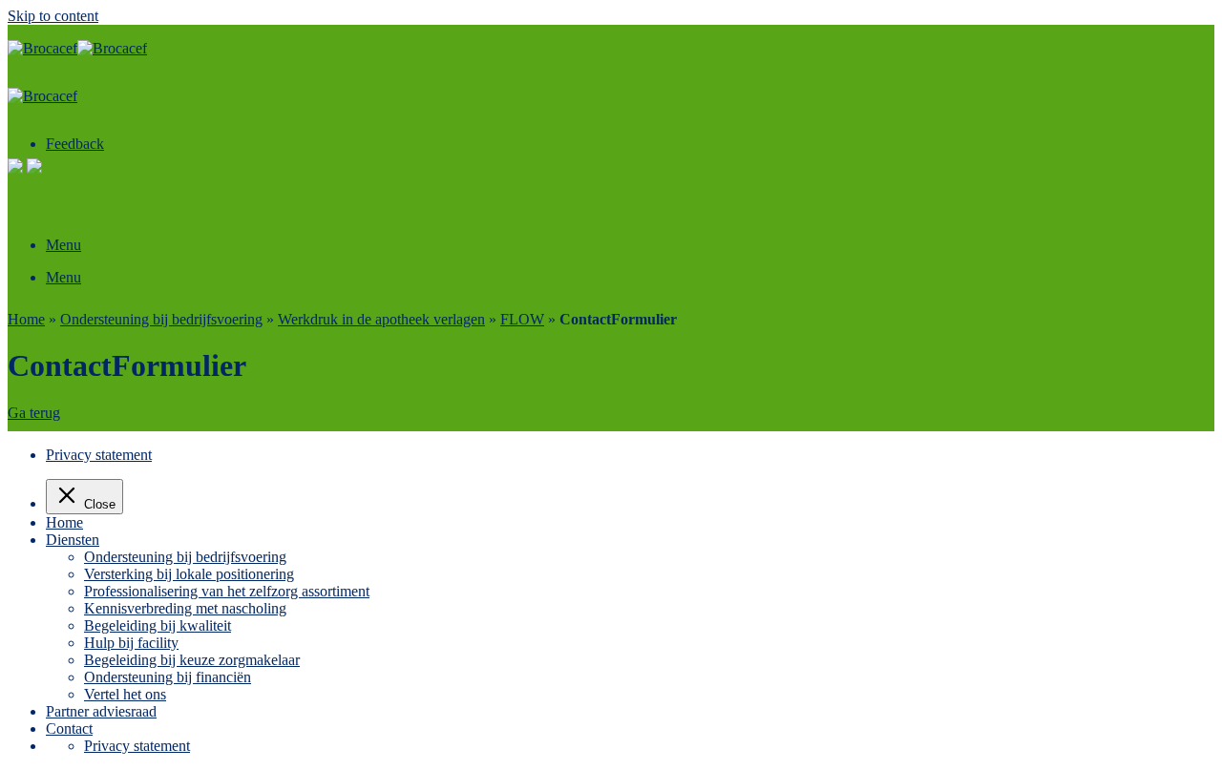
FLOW (522, 319)
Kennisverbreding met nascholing (185, 608)
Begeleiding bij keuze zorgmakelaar (192, 660)
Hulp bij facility (131, 643)
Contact (69, 728)
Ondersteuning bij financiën (167, 677)
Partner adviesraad (101, 711)
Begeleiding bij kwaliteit (157, 625)
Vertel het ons (125, 694)
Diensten (72, 539)
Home (26, 319)
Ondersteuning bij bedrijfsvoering (161, 319)
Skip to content (53, 16)
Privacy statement (99, 455)
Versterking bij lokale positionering (189, 574)
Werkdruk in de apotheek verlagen (381, 319)
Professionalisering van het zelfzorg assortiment (226, 591)
